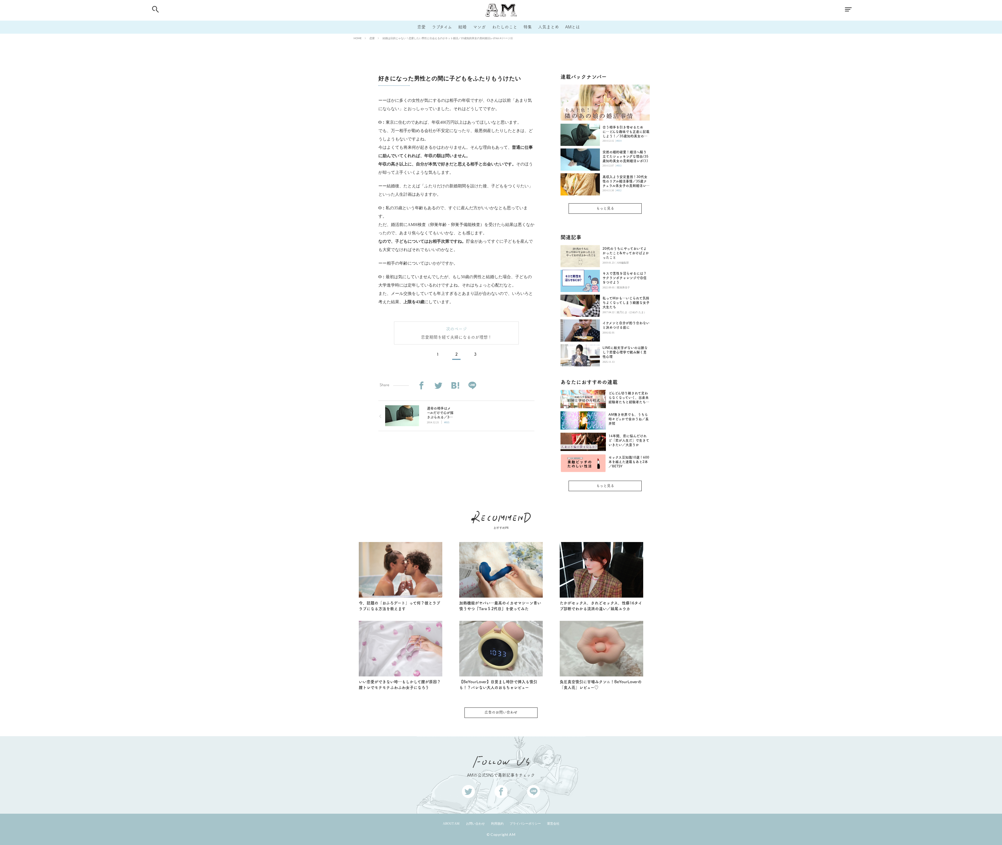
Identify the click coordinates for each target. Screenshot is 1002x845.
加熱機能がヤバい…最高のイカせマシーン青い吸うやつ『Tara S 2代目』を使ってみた (500, 606)
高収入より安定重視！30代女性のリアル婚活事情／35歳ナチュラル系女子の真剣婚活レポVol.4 (626, 181)
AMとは (572, 27)
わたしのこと (504, 27)
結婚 (462, 27)
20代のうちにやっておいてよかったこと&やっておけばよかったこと (626, 253)
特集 (527, 27)
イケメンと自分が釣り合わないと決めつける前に (626, 325)
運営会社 (553, 823)
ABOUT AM (451, 823)
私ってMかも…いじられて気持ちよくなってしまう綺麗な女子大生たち (626, 302)
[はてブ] (455, 385)
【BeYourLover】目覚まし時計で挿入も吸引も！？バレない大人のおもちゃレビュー (498, 685)
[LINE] (472, 385)
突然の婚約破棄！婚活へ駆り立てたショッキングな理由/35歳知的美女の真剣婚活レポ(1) (625, 156)
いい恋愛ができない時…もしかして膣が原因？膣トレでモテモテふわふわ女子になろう (400, 685)
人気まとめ (548, 27)
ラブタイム (442, 27)
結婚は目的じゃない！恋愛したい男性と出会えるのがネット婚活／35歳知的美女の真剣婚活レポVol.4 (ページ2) (448, 38)
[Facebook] (421, 385)
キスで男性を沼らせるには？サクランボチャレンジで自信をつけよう (625, 278)
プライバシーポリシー (525, 823)
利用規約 (497, 823)
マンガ (479, 27)
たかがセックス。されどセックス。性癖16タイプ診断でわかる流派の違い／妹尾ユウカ (601, 606)
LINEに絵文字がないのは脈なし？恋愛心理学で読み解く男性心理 (625, 352)
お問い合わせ (475, 823)
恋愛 (421, 27)
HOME (358, 38)
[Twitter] (438, 385)
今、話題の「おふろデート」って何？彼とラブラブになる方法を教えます (399, 606)
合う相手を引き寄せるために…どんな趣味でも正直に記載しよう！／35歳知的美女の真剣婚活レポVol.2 (626, 132)
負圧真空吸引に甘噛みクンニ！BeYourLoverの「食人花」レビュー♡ (601, 685)
